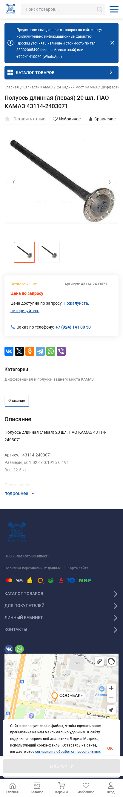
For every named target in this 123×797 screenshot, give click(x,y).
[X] (19, 351)
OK (110, 748)
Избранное (70, 119)
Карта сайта (78, 568)
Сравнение (105, 119)
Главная (11, 87)
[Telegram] (40, 351)
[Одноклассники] (29, 351)
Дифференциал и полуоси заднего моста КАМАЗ (49, 379)
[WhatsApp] (50, 351)
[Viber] (61, 351)
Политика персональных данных (32, 568)
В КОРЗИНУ (61, 766)
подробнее (16, 493)
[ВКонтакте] (8, 351)
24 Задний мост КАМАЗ (77, 87)
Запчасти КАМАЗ (38, 87)
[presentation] (13, 182)
